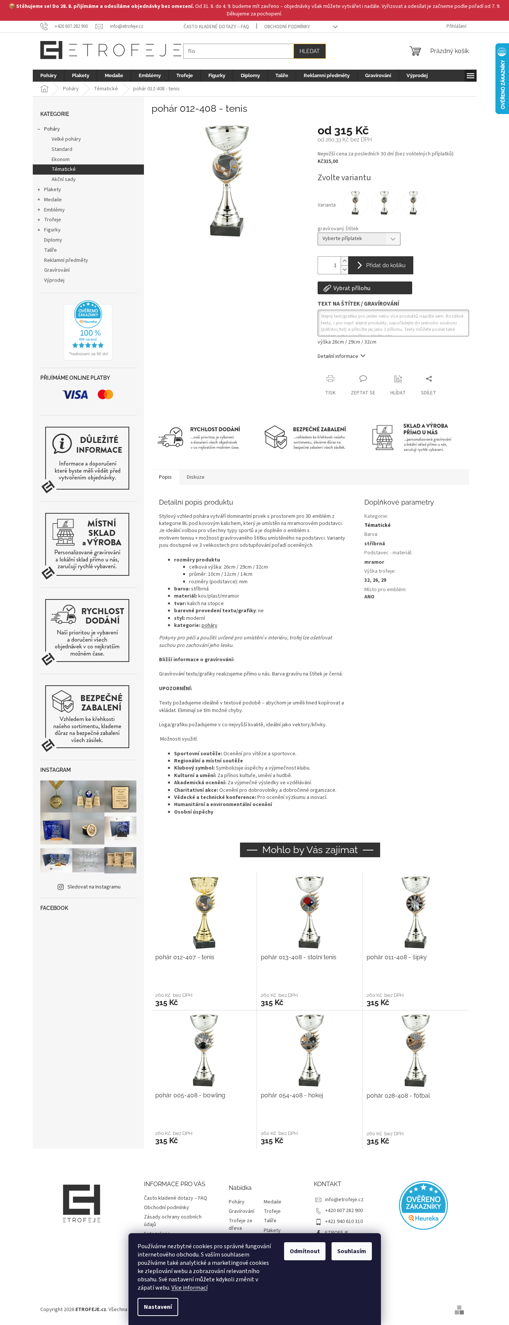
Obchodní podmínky (287, 26)
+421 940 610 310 (344, 1221)
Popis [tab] (165, 477)
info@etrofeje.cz (344, 1199)
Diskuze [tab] (196, 477)
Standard (62, 149)
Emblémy (54, 210)
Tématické (64, 169)
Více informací (189, 1288)
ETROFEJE (337, 1233)
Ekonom (61, 159)
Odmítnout (305, 1251)
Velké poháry (66, 139)
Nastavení (158, 1307)
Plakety (52, 189)
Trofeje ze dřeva (240, 1224)
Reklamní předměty (66, 260)
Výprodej (54, 280)
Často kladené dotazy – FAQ (216, 26)
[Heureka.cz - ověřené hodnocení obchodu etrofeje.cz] (88, 330)
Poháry (52, 129)
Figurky (52, 230)
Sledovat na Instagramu (94, 887)
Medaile (53, 200)
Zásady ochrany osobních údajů (173, 1220)
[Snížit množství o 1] (344, 269)
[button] (204, 999)
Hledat (310, 51)
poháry (209, 625)
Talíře (50, 250)
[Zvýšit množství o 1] (344, 261)
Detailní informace (338, 356)
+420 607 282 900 (344, 1210)
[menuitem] (48, 76)
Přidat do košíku (385, 265)
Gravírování (57, 270)
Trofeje (52, 220)
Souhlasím (351, 1251)
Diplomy (53, 240)
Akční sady (64, 179)
